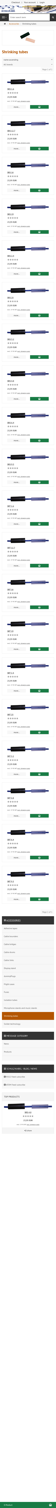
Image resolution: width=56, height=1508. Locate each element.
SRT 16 (10, 589)
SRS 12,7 (11, 130)
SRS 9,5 (10, 464)
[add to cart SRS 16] (39, 190)
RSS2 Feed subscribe (15, 1076)
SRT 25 (10, 714)
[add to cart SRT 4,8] (39, 816)
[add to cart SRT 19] (39, 649)
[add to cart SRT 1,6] (39, 524)
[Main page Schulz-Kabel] (28, 9)
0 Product (8, 1505)
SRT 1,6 (10, 506)
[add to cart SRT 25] (39, 732)
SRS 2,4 (10, 256)
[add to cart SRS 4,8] (39, 399)
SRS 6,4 (10, 422)
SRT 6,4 (10, 839)
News (6, 1043)
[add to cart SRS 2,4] (39, 274)
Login (42, 2)
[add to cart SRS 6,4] (39, 440)
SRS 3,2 (10, 339)
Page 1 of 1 (47, 69)
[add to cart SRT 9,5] (39, 899)
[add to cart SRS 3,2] (39, 357)
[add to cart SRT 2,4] (39, 690)
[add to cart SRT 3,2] (39, 774)
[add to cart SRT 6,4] (39, 857)
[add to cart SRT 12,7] (39, 565)
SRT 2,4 (10, 673)
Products (8, 1051)
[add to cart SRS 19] (39, 232)
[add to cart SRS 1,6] (39, 107)
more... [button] (17, 107)
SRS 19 (10, 214)
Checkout (15, 2)
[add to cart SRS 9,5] (39, 482)
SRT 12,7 (11, 547)
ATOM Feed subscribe (15, 1084)
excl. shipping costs (23, 101)
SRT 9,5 (10, 881)
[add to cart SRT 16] (39, 607)
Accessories (13, 920)
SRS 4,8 (10, 381)
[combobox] (28, 59)
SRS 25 (10, 297)
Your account (30, 2)
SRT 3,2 (10, 756)
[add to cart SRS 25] (39, 315)
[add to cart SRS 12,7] (39, 148)
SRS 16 (10, 172)
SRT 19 (10, 631)
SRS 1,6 (10, 89)
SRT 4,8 (10, 798)
